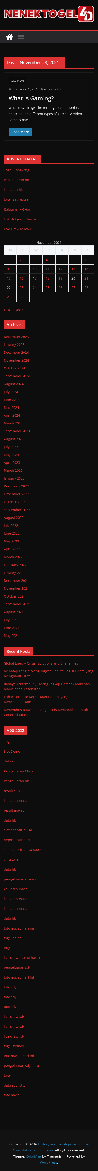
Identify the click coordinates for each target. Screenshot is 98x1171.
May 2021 (11, 635)
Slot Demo (12, 751)
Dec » (19, 309)
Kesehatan (17, 80)
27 (73, 287)
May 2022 (11, 541)
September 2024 (17, 376)
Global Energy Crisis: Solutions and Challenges (41, 663)
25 (47, 287)
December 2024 (16, 352)
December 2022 (16, 486)
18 (47, 278)
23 (22, 287)
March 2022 (13, 557)
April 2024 (12, 415)
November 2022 (16, 494)
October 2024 (14, 368)
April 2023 (12, 462)
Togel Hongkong (16, 170)
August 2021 (14, 612)
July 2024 (11, 391)
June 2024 (12, 399)
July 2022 (11, 525)
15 (9, 278)
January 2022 (14, 572)
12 (60, 269)
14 (86, 269)
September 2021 (17, 604)
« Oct (8, 309)
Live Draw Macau (17, 229)
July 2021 (11, 620)
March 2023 (13, 470)
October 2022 (14, 502)
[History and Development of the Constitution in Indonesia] (9, 37)
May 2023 (11, 454)
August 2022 (14, 517)
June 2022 (12, 533)
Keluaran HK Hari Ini (20, 209)
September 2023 (17, 431)
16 (22, 278)
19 (60, 278)
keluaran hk (13, 189)
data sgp (11, 761)
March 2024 (13, 423)
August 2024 (14, 384)
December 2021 (16, 580)
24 (35, 287)
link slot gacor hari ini (21, 219)
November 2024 (16, 360)
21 (86, 278)
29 (9, 297)
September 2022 (17, 509)
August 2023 (14, 439)
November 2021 (16, 588)
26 (60, 287)
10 (35, 269)
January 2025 (14, 344)
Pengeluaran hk (16, 180)
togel (8, 1075)
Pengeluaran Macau (20, 771)
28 (86, 287)
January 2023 (14, 478)
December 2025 (16, 336)
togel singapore (16, 199)
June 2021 (12, 627)
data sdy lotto (14, 1085)
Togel (8, 741)
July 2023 (11, 447)
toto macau (13, 1095)
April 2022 (12, 549)
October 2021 (14, 596)
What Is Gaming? (31, 98)
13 (73, 269)
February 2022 (15, 564)
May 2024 (11, 407)
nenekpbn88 (52, 89)
